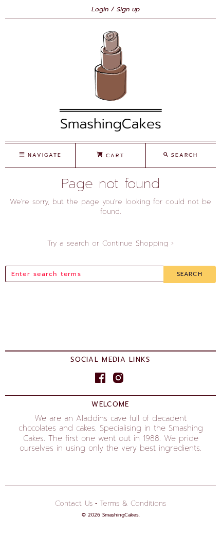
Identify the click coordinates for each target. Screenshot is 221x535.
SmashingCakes (120, 515)
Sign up (128, 9)
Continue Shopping (138, 243)
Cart (113, 155)
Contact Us (74, 503)
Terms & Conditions (133, 503)
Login (99, 9)
